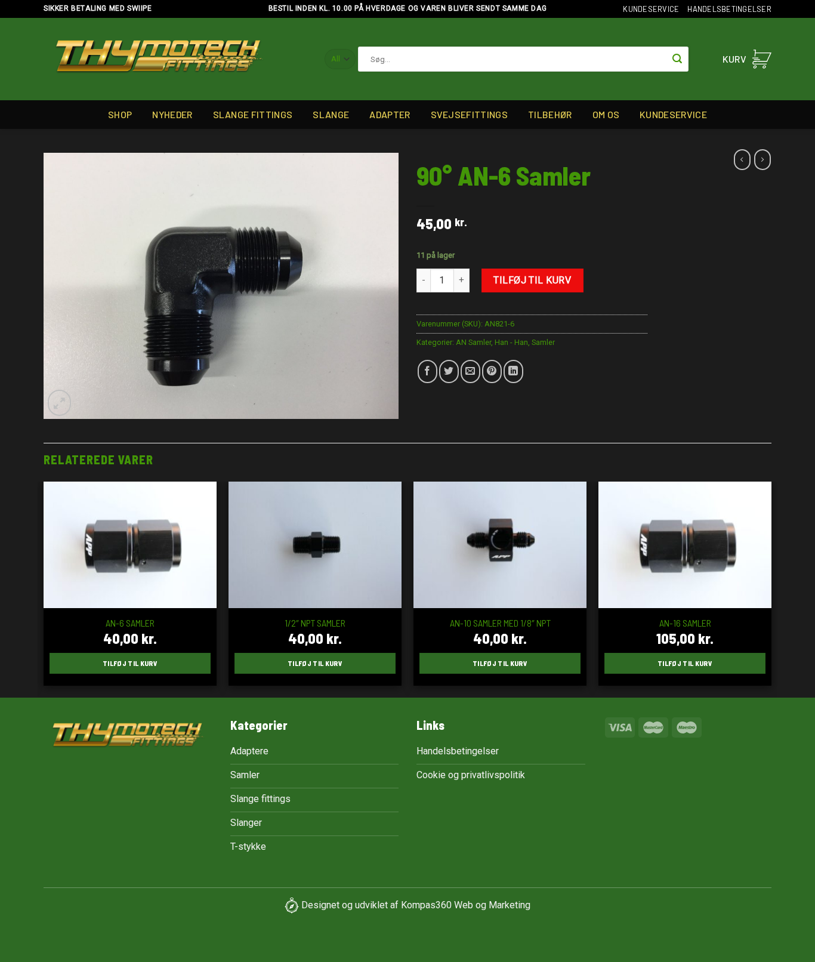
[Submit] (677, 59)
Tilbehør (550, 114)
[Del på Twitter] (449, 371)
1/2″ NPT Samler (315, 622)
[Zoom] (59, 403)
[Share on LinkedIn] (513, 371)
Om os (606, 114)
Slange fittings (253, 114)
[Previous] (44, 588)
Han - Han (511, 342)
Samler (543, 342)
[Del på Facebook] (427, 371)
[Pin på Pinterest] (492, 371)
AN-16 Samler (685, 622)
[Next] (771, 588)
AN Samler (473, 342)
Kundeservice (651, 9)
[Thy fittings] (159, 59)
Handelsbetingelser (729, 9)
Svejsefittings (469, 114)
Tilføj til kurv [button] (130, 663)
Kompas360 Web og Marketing (465, 905)
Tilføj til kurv (532, 280)
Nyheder (172, 114)
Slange (331, 114)
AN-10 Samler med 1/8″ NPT (500, 622)
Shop (120, 114)
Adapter (389, 114)
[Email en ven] (470, 371)
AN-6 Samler (130, 622)
